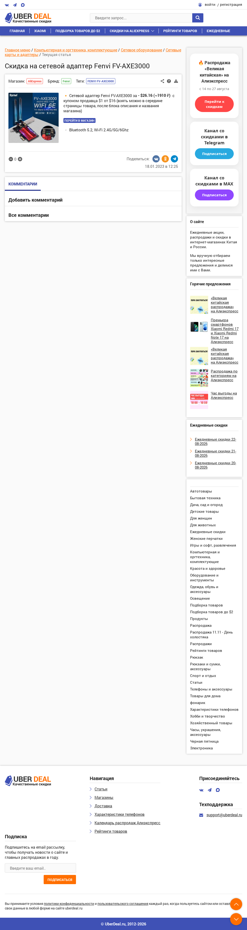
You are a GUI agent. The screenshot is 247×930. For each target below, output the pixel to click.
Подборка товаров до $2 (77, 30)
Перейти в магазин (79, 120)
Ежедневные (218, 30)
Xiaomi (40, 30)
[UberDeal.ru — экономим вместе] (28, 18)
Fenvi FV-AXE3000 (101, 81)
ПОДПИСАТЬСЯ (60, 879)
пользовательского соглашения (122, 904)
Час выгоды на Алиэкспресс (224, 395)
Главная (17, 30)
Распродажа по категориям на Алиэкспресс (224, 375)
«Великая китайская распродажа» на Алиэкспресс (224, 304)
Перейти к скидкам (214, 104)
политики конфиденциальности (69, 904)
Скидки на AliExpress (129, 30)
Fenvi (66, 81)
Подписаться (214, 153)
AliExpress (34, 81)
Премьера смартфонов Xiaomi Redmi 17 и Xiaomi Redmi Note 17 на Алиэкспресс (225, 331)
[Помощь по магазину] (169, 80)
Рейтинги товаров (180, 30)
